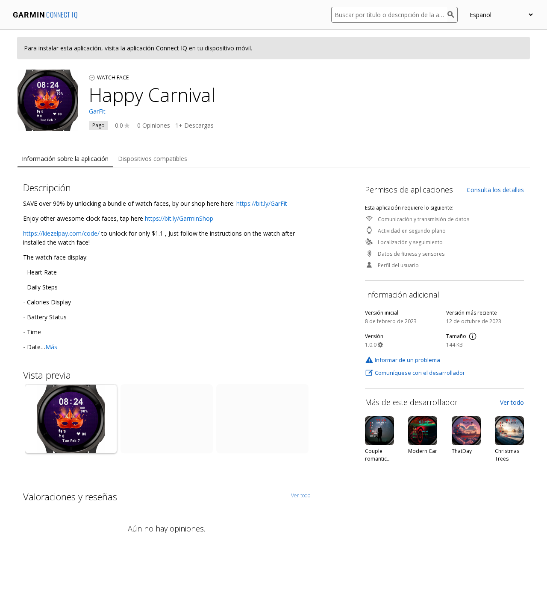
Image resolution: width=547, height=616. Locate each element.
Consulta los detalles (495, 190)
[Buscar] (452, 15)
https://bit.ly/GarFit (261, 203)
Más (51, 347)
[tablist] (273, 159)
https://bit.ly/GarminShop (179, 218)
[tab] (65, 159)
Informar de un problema (407, 360)
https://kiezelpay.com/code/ (61, 233)
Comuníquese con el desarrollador (420, 373)
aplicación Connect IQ (157, 48)
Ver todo (512, 402)
